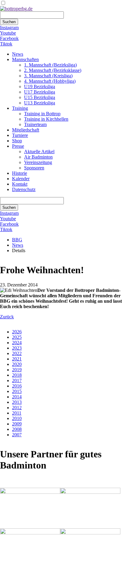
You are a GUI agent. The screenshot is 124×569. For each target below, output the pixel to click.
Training (20, 108)
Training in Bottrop (42, 113)
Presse (18, 146)
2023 (17, 348)
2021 (17, 358)
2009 (17, 423)
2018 (17, 375)
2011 (16, 413)
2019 (17, 369)
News (17, 54)
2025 (17, 337)
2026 (17, 331)
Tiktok (6, 43)
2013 (17, 402)
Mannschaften (25, 59)
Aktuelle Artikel (39, 151)
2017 (17, 380)
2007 (17, 434)
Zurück (7, 316)
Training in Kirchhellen (46, 119)
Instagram (9, 27)
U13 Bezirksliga (39, 102)
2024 (17, 342)
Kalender (20, 178)
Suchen (9, 22)
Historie (19, 173)
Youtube (8, 33)
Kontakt (19, 184)
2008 (17, 429)
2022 (17, 353)
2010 (17, 418)
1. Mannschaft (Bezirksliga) (50, 64)
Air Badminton (38, 156)
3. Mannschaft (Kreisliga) (48, 75)
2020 (17, 364)
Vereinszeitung (38, 162)
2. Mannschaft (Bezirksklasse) (52, 70)
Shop (17, 140)
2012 (17, 407)
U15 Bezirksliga (39, 97)
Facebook (9, 38)
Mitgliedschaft (25, 129)
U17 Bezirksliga (39, 91)
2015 (17, 391)
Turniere (20, 135)
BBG (17, 239)
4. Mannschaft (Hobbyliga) (50, 81)
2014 (17, 396)
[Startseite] (16, 8)
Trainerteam (35, 124)
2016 (17, 385)
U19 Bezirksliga (39, 86)
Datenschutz (24, 189)
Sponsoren (34, 167)
